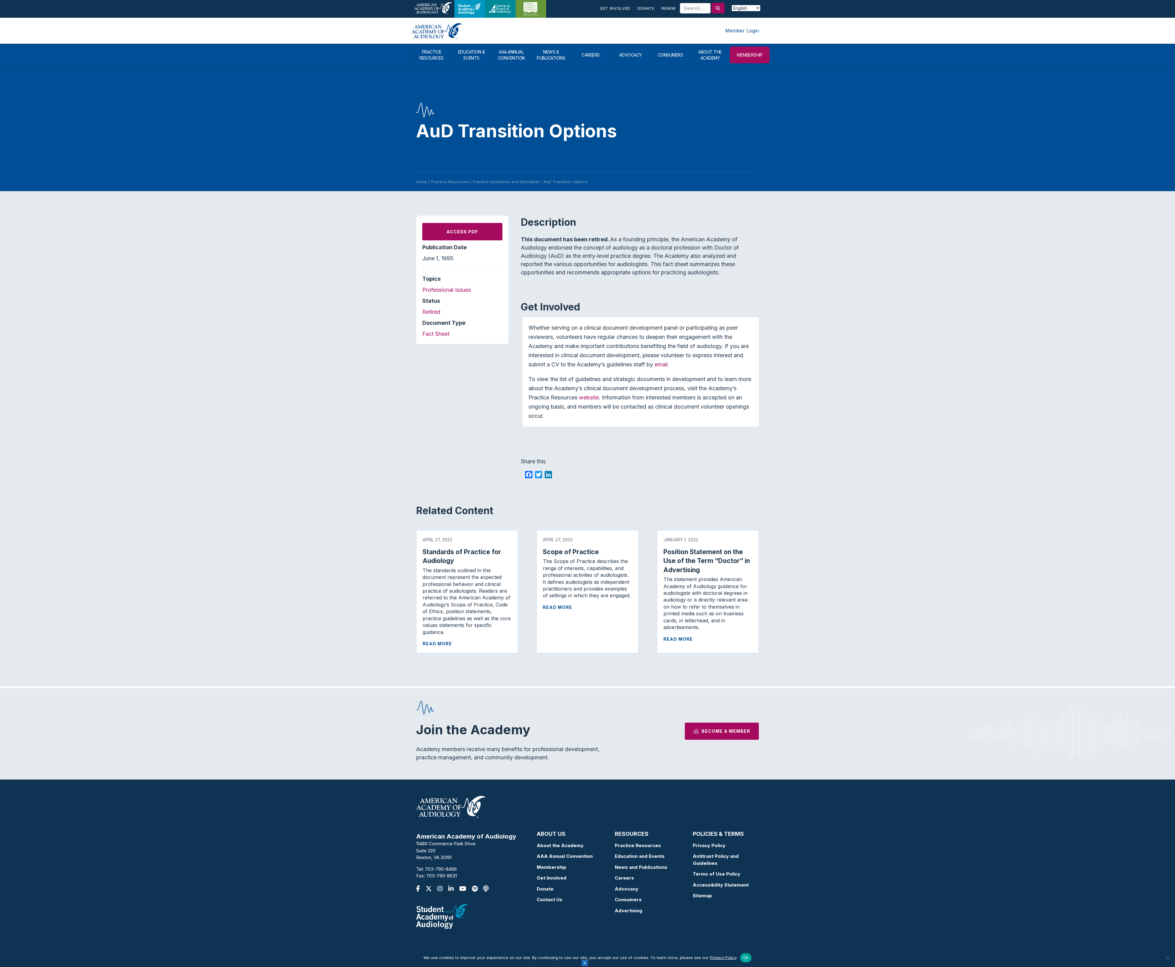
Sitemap (702, 895)
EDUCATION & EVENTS (471, 55)
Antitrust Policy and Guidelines (716, 859)
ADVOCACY (630, 54)
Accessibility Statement (721, 885)
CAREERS (591, 54)
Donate (646, 8)
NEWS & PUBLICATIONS (551, 55)
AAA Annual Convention (565, 856)
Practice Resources (638, 845)
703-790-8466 (441, 869)
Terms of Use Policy (716, 874)
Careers (624, 878)
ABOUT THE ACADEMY (710, 55)
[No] (1167, 958)
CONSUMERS (670, 54)
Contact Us (549, 899)
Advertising (628, 910)
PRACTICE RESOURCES (432, 55)
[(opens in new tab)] (442, 916)
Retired (431, 312)
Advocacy (626, 889)
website (589, 397)
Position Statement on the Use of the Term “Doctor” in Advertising (706, 561)
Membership (551, 867)
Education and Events (640, 856)
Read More (437, 643)
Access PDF (462, 231)
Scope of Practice (571, 552)
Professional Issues (446, 290)
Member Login (742, 31)
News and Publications (641, 867)
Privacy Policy (709, 845)
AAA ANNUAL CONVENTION (511, 55)
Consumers (628, 899)
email (661, 364)
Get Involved (615, 8)
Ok (746, 957)
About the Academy (560, 845)
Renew (669, 8)
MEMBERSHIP (750, 54)
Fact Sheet (435, 334)
